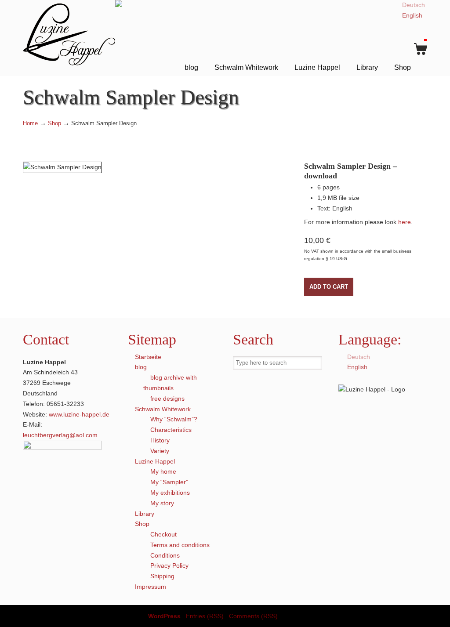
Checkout (163, 534)
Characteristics (171, 429)
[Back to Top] (439, 616)
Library (144, 513)
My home (163, 471)
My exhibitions (170, 492)
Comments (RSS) (253, 616)
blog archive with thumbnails (170, 382)
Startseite (148, 356)
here (404, 221)
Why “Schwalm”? (173, 419)
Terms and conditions (180, 544)
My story (162, 503)
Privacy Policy (169, 565)
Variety (159, 450)
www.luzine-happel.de (79, 414)
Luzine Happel (69, 34)
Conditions (165, 555)
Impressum (150, 586)
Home (30, 123)
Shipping (162, 576)
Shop (54, 123)
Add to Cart (328, 286)
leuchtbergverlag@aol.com (60, 435)
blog (141, 366)
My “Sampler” (169, 482)
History (160, 440)
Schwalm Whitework (163, 409)
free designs (167, 398)
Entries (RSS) (205, 616)
